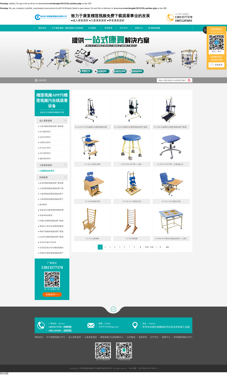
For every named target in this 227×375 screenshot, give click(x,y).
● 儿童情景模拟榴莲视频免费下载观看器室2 (52, 199)
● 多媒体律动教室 (45, 215)
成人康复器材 (45, 121)
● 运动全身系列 (44, 137)
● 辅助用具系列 (44, 159)
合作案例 (92, 28)
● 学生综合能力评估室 (47, 242)
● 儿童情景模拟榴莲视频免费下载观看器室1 (52, 194)
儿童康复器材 (45, 165)
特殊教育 (43, 177)
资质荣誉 (108, 28)
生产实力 (124, 28)
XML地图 (132, 368)
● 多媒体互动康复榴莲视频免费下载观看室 (52, 210)
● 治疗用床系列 (44, 153)
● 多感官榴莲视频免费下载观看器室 (52, 183)
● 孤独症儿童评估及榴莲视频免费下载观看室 (52, 226)
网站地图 (4, 373)
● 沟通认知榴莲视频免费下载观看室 (52, 221)
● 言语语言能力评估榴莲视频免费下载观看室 (52, 248)
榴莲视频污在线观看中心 (74, 29)
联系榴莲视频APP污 (154, 29)
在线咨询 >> (52, 294)
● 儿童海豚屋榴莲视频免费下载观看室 (52, 188)
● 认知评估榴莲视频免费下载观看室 (52, 237)
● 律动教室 (42, 205)
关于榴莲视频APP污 (57, 29)
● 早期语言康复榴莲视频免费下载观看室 (52, 253)
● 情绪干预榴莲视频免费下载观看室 (52, 231)
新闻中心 (139, 28)
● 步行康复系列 (44, 132)
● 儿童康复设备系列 (46, 171)
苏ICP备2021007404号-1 (148, 368)
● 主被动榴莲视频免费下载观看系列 (52, 126)
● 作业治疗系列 (44, 148)
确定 (167, 247)
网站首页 (42, 28)
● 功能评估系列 (44, 142)
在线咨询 (218, 65)
